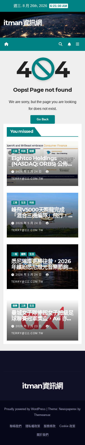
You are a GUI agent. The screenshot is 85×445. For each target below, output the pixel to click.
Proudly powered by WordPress (25, 409)
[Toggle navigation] (78, 44)
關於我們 (43, 434)
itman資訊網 (22, 23)
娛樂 (15, 305)
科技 (23, 151)
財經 (31, 151)
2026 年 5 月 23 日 (29, 326)
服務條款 (50, 426)
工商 (15, 151)
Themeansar (42, 415)
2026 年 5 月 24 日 (29, 171)
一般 (15, 254)
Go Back (43, 119)
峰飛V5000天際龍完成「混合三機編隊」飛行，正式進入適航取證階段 (42, 215)
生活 (23, 202)
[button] (60, 44)
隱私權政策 (32, 426)
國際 (23, 254)
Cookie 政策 (67, 426)
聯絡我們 (16, 426)
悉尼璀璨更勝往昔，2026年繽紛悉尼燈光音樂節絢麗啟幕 (42, 267)
